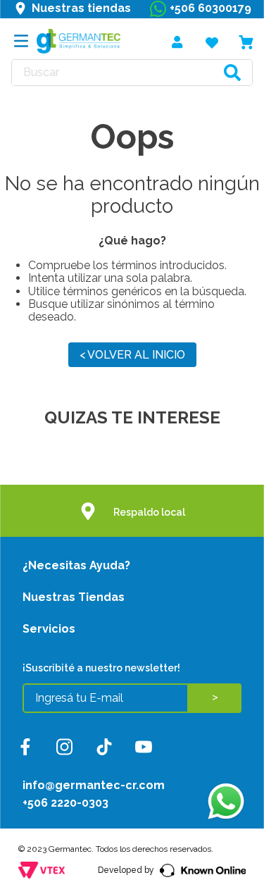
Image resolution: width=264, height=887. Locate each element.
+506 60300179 (210, 8)
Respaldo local (149, 512)
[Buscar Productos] (232, 72)
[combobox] (132, 72)
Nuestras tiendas (81, 8)
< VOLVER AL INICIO (132, 354)
